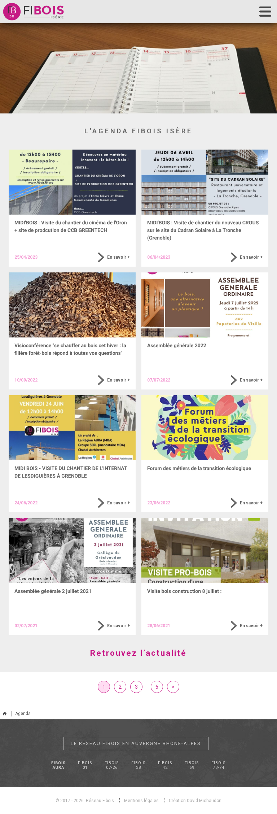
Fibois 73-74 (218, 765)
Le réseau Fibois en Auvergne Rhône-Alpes (136, 743)
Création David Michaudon (195, 800)
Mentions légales (141, 800)
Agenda (23, 713)
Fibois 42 (165, 765)
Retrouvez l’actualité (138, 653)
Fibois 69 (192, 765)
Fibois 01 (85, 765)
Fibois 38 (138, 765)
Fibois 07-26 (112, 765)
